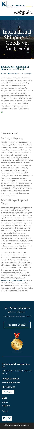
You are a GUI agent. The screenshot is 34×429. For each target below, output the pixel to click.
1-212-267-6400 (9, 387)
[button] (17, 18)
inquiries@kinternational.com (11, 382)
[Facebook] (4, 418)
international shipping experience (13, 280)
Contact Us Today (10, 378)
